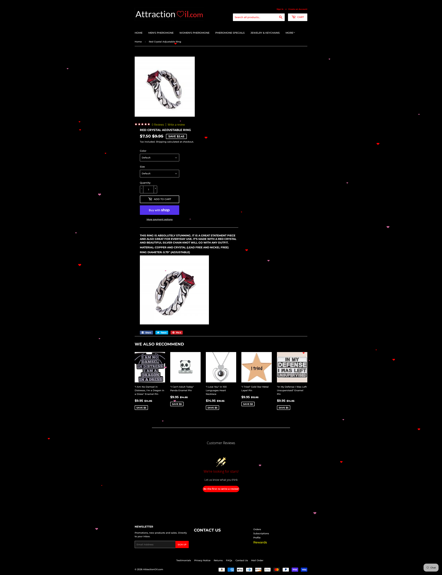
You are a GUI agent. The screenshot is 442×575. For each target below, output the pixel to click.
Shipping (161, 141)
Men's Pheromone (161, 32)
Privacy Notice (202, 560)
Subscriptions (261, 533)
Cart (300, 17)
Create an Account (297, 9)
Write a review (176, 124)
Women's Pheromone (194, 32)
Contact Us (242, 560)
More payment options (160, 219)
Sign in (280, 9)
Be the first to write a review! (221, 488)
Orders (257, 529)
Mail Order (257, 560)
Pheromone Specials (230, 32)
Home (138, 32)
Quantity (145, 182)
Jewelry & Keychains (265, 32)
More (289, 32)
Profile (257, 537)
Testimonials (183, 560)
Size (142, 166)
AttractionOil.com (153, 569)
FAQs (229, 560)
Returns (218, 560)
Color (143, 150)
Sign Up (182, 544)
